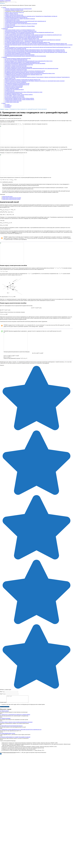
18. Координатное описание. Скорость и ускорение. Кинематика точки (20, 31)
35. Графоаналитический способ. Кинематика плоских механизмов (19, 54)
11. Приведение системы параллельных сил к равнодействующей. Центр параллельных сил (25, 21)
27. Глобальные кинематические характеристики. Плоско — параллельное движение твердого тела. (27, 42)
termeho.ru (2, 3)
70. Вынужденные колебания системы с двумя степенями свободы (19, 99)
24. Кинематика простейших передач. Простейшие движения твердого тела (22, 38)
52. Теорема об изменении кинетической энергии (16, 75)
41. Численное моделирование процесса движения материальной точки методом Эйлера (25, 63)
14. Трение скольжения (10, 24)
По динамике (8, 107)
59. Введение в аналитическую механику (14, 85)
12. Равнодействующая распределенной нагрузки (16, 22)
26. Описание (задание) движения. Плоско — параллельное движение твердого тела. (24, 41)
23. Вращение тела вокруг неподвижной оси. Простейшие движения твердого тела (23, 37)
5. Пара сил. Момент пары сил (11, 13)
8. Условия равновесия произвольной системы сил (16, 17)
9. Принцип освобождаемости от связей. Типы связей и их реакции (20, 18)
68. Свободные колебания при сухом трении (14, 97)
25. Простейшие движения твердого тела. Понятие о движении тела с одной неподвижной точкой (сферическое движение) (32, 39)
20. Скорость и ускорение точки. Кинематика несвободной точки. (19, 33)
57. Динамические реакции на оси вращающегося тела (17, 83)
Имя (1, 691)
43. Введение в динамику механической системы (16, 66)
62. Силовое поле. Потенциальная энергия (14, 89)
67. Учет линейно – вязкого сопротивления (14, 95)
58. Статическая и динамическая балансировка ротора (17, 84)
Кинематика (5, 28)
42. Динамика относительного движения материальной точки (19, 64)
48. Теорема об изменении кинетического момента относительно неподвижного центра (25, 71)
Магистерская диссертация (9, 752)
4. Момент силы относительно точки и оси (14, 12)
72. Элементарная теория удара (12, 102)
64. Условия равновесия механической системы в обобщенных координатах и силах (23, 92)
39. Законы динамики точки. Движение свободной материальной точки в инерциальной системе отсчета (28, 61)
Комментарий (3, 702)
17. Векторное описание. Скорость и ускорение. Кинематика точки (20, 29)
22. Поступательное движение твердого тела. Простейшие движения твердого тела (24, 36)
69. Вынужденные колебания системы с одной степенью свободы (19, 98)
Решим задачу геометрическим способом (11, 197)
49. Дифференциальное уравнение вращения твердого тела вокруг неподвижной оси (24, 72)
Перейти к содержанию (5, 0)
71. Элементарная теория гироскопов (13, 100)
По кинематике (8, 105)
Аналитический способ (7, 196)
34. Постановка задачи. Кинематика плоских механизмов (17, 53)
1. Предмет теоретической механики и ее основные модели (18, 8)
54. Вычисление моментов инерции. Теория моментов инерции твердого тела (22, 79)
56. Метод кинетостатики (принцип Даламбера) (15, 82)
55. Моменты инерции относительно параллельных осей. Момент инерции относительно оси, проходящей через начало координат (35, 80)
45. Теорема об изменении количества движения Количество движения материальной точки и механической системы (31, 68)
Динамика (4, 57)
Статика (4, 7)
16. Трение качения (9, 27)
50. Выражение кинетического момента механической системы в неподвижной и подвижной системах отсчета (30, 73)
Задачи (3, 103)
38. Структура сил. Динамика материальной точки (16, 59)
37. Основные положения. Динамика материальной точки (18, 58)
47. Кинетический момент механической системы (16, 69)
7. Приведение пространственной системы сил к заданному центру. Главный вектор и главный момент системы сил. (31, 16)
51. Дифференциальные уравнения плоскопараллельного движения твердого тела (23, 74)
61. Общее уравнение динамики (12, 88)
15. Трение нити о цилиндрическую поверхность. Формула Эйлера (20, 26)
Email (1, 694)
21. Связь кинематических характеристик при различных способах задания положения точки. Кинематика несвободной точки (33, 34)
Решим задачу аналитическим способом (11, 199)
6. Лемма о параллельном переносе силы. (14, 15)
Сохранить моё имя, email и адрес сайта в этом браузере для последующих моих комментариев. (23, 704)
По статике (7, 104)
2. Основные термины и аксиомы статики (14, 10)
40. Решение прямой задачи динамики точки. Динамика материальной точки (22, 62)
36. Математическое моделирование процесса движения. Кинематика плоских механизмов (25, 56)
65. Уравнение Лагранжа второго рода (13, 93)
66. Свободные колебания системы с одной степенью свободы (19, 94)
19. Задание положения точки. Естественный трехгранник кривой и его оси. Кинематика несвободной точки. (29, 32)
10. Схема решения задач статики (12, 20)
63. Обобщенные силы (9, 90)
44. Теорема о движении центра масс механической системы (18, 67)
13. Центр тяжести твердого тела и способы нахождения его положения (21, 23)
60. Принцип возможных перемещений (13, 87)
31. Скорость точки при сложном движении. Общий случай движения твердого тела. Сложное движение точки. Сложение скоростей (34, 49)
